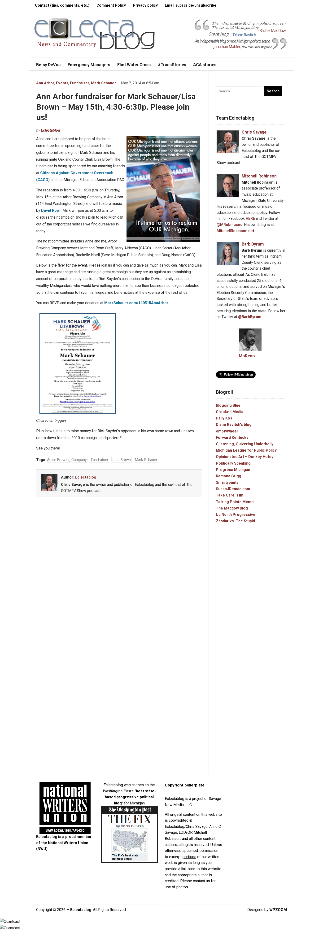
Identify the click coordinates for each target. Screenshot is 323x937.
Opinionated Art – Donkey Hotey (244, 456)
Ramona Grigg (228, 476)
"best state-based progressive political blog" (130, 797)
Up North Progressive (235, 514)
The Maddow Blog (232, 508)
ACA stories (204, 64)
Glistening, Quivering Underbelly (244, 444)
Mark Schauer (103, 83)
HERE (250, 218)
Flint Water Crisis (134, 64)
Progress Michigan (233, 469)
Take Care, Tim (229, 495)
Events (62, 83)
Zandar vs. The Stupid (235, 521)
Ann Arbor (45, 83)
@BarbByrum (249, 317)
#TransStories (172, 64)
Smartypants (227, 482)
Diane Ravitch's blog (234, 424)
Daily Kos (224, 418)
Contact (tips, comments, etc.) (62, 5)
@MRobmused (229, 224)
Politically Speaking (233, 463)
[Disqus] (119, 571)
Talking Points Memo (235, 502)
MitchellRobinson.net (235, 231)
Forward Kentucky (232, 437)
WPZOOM (278, 909)
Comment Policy (111, 5)
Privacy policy (145, 5)
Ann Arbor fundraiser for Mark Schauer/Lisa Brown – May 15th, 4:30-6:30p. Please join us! (116, 107)
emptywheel (227, 431)
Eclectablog (50, 130)
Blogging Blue (228, 405)
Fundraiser (79, 83)
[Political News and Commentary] (94, 33)
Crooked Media (229, 412)
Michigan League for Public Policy (246, 450)
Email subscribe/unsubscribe (190, 5)
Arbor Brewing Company (67, 460)
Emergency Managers (89, 64)
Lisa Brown (121, 460)
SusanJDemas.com (233, 489)
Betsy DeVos (48, 64)
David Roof (51, 210)
